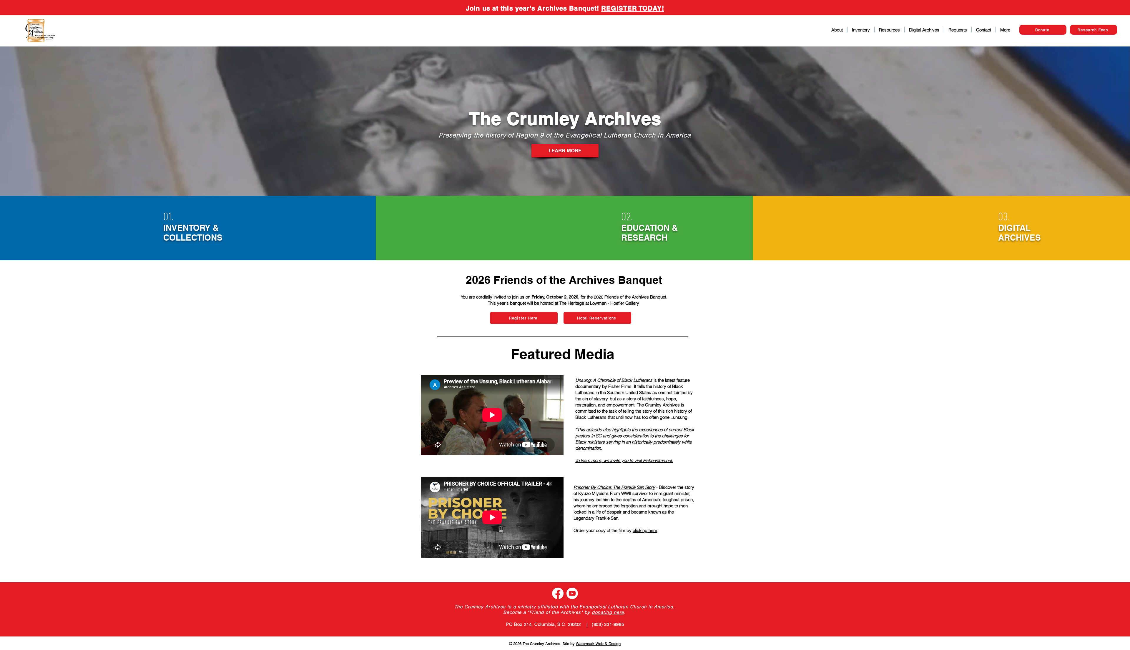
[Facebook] (558, 593)
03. (1004, 216)
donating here (608, 612)
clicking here (645, 530)
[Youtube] (572, 593)
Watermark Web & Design (598, 643)
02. (627, 216)
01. (168, 216)
